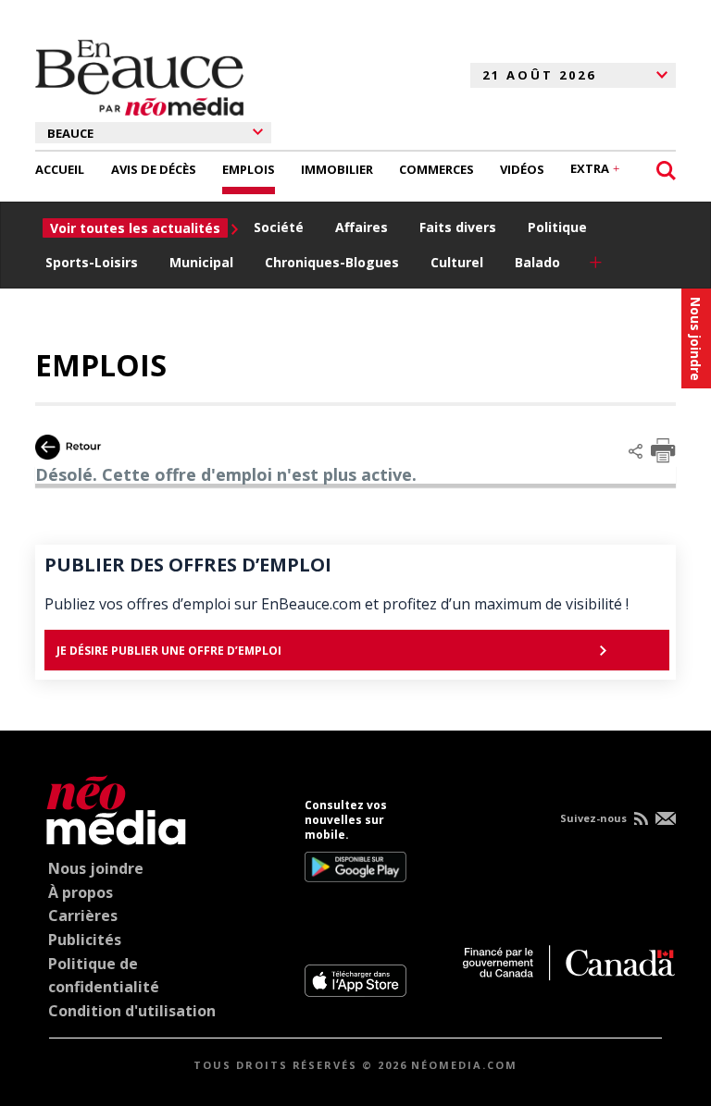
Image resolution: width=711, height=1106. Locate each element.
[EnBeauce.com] (111, 806)
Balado (537, 262)
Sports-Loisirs (91, 262)
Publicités (84, 939)
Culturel (456, 262)
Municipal (201, 262)
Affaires (361, 227)
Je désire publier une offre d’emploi (168, 650)
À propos (80, 892)
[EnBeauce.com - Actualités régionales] (139, 74)
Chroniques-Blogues (332, 262)
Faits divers (457, 227)
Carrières (83, 915)
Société (279, 227)
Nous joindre (95, 868)
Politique (557, 227)
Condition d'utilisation (132, 1011)
